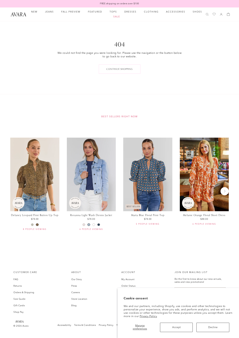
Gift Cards (19, 306)
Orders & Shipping (23, 293)
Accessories (175, 12)
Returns (17, 286)
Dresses (130, 12)
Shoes (197, 12)
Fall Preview (70, 12)
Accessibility (64, 325)
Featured (95, 12)
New (34, 12)
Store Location (79, 299)
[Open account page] (221, 14)
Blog (74, 306)
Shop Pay (18, 312)
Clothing (151, 12)
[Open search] (207, 14)
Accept (176, 327)
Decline (213, 327)
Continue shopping (119, 69)
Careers (75, 293)
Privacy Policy (148, 316)
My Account (127, 279)
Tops (113, 12)
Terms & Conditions (85, 325)
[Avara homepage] (19, 321)
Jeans (49, 12)
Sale (116, 17)
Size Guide (19, 299)
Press (74, 286)
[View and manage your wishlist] (214, 14)
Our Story (76, 279)
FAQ (15, 279)
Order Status (128, 286)
